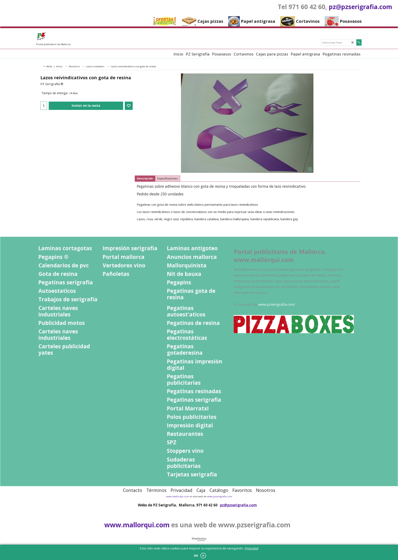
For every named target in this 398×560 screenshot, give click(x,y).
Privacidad (251, 548)
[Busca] (359, 42)
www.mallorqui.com (177, 496)
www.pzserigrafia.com (219, 496)
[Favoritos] (129, 106)
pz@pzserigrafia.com (360, 6)
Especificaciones (167, 178)
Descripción (145, 178)
